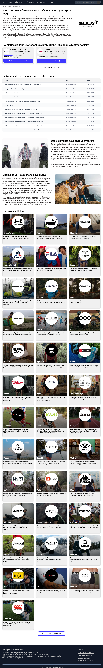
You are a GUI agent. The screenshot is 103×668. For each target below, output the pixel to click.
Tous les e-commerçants (51, 67)
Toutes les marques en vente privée (51, 633)
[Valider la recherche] (99, 2)
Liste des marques (84, 658)
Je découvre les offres (50, 61)
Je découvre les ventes (17, 61)
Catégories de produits (85, 655)
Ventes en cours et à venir (86, 653)
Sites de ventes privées (85, 660)
